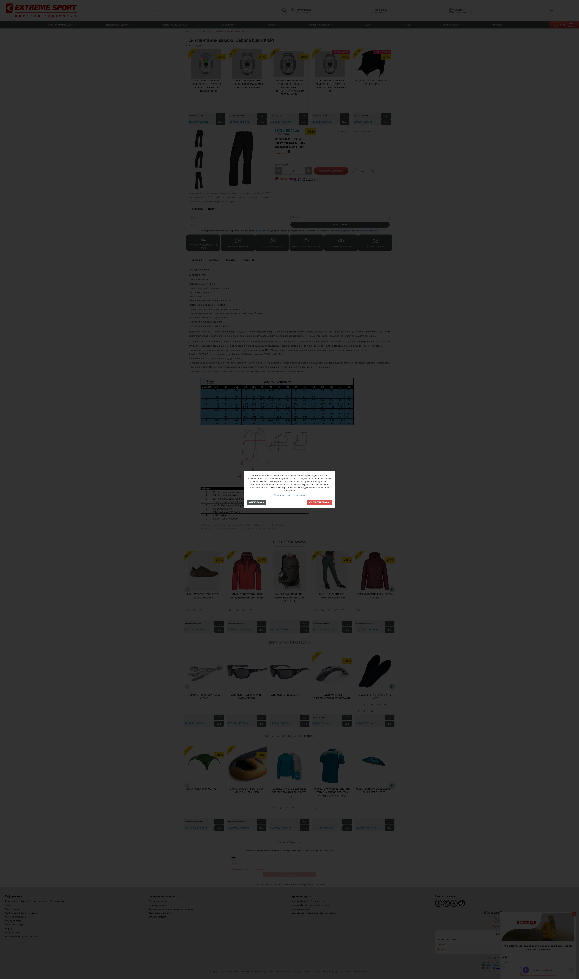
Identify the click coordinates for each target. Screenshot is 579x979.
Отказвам (255, 502)
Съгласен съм (318, 502)
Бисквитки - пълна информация (289, 495)
